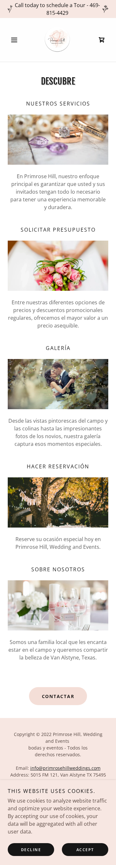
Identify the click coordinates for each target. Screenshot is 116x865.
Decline (31, 849)
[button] (15, 39)
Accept (85, 849)
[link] (58, 40)
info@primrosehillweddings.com (65, 768)
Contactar (58, 696)
